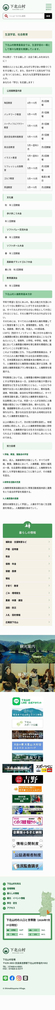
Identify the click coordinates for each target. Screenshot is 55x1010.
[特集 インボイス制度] (27, 824)
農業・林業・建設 (14, 600)
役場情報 (11, 888)
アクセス (11, 907)
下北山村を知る (14, 883)
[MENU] (48, 6)
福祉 (8, 578)
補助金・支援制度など (16, 541)
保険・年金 (11, 563)
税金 (8, 556)
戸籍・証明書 (12, 549)
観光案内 (27, 646)
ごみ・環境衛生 (13, 593)
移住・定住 (27, 675)
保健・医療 (11, 571)
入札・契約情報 (13, 614)
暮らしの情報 (13, 893)
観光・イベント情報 (16, 898)
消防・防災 (11, 607)
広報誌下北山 (12, 622)
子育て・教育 (12, 585)
